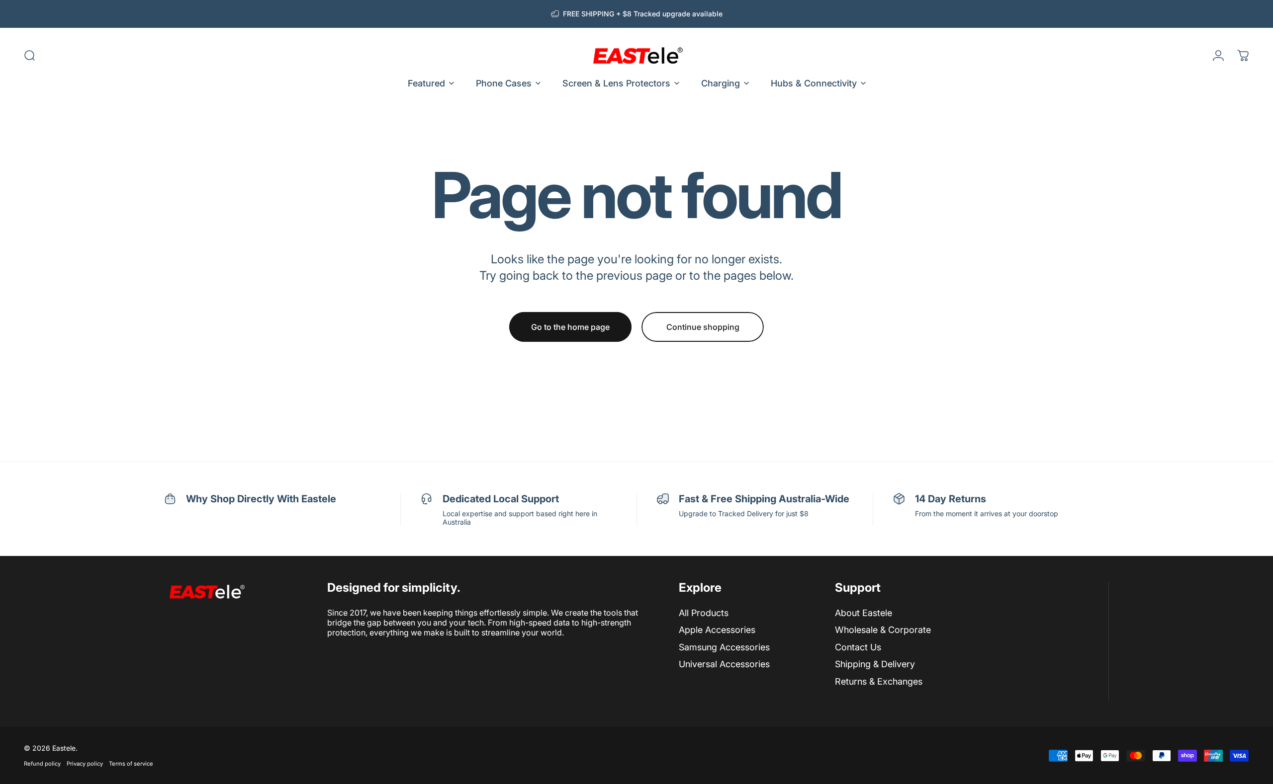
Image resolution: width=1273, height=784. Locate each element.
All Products (703, 613)
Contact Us (858, 647)
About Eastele (863, 613)
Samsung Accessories (724, 647)
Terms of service (131, 763)
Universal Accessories (724, 664)
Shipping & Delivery (875, 664)
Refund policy (42, 763)
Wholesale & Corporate (883, 630)
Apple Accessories (717, 630)
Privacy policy (85, 763)
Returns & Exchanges (878, 681)
